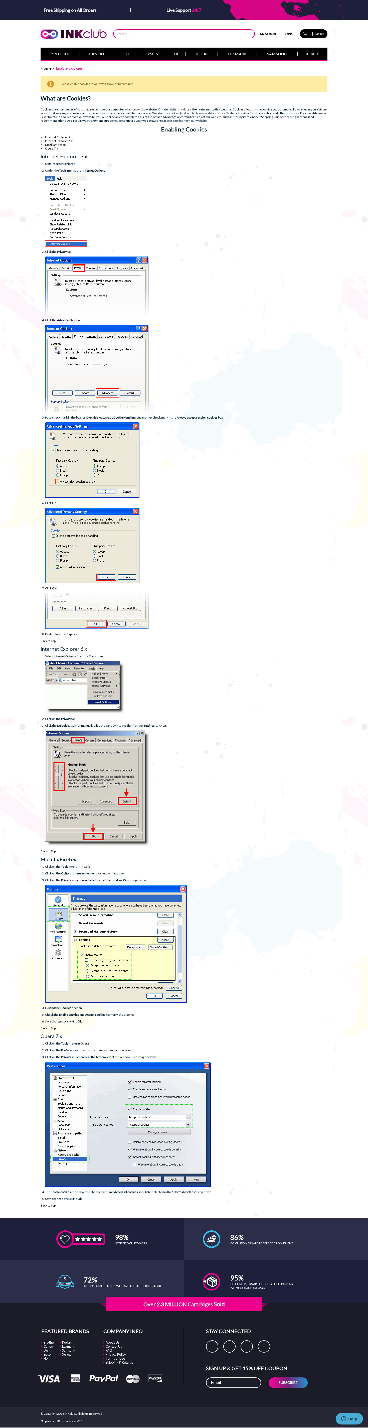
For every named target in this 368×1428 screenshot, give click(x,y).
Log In (289, 34)
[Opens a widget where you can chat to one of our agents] (349, 1419)
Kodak (67, 1342)
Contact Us (114, 1346)
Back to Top (48, 641)
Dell (46, 1350)
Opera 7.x (51, 148)
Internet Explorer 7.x (59, 137)
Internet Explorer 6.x (59, 141)
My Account (268, 34)
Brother (49, 1342)
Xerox (66, 1354)
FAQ (109, 1350)
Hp (46, 1358)
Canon (48, 1346)
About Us (112, 1342)
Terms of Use (115, 1358)
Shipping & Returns (119, 1362)
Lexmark (68, 1346)
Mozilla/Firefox (55, 145)
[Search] (248, 34)
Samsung (68, 1350)
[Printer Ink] (74, 34)
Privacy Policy (116, 1354)
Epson (48, 1354)
